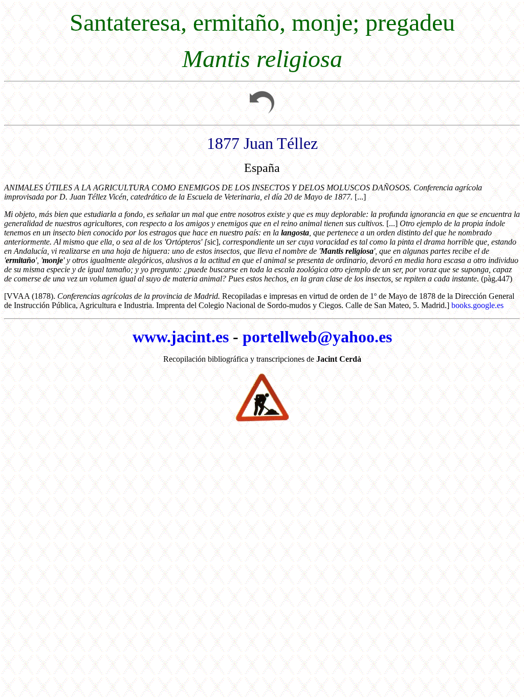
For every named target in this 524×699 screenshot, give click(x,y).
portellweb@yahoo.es (317, 336)
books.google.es (477, 305)
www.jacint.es (181, 336)
